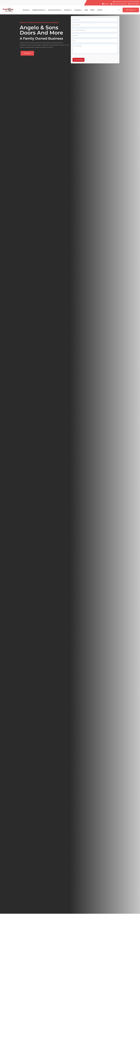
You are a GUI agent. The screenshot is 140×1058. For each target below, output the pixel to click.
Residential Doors (38, 10)
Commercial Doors (54, 10)
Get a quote (130, 10)
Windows (67, 10)
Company (77, 10)
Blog (86, 10)
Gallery (92, 10)
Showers (26, 10)
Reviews (106, 4)
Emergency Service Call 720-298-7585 (126, 1)
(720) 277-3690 (134, 4)
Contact (99, 10)
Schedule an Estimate (119, 4)
